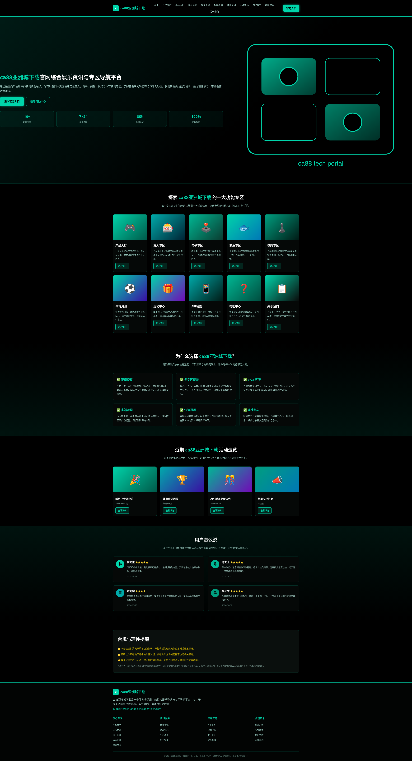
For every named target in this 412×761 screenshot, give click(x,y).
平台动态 (164, 734)
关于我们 (214, 11)
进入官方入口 (12, 101)
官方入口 (291, 8)
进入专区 (122, 265)
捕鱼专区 (205, 4)
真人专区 (179, 4)
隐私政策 (259, 729)
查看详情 (122, 510)
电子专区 (192, 4)
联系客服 (212, 739)
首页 (156, 4)
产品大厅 (167, 4)
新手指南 (164, 739)
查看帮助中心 (38, 101)
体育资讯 (231, 4)
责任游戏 (259, 739)
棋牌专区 (218, 4)
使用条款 (259, 734)
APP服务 (257, 4)
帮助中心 (269, 4)
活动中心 (244, 4)
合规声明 (259, 724)
